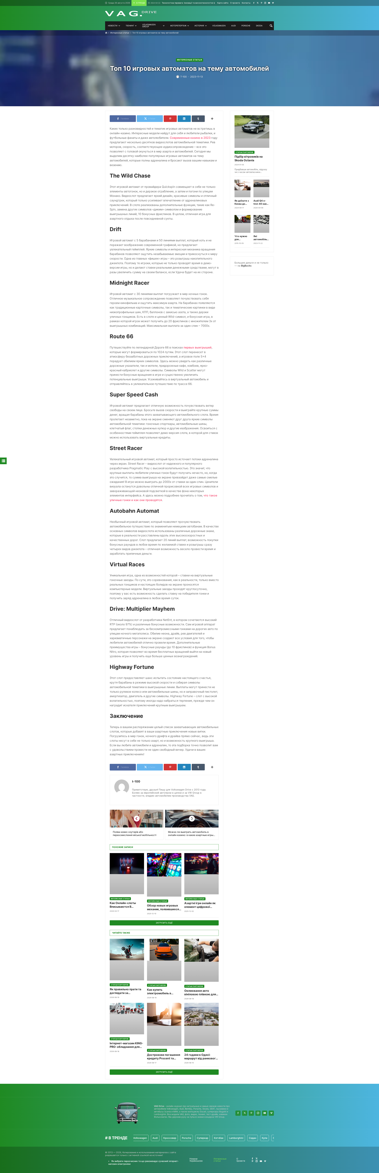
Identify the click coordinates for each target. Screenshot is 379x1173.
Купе (238, 1137)
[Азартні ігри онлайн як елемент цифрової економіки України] (201, 873)
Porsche (160, 1137)
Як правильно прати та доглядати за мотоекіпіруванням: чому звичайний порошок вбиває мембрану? (125, 991)
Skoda (250, 1137)
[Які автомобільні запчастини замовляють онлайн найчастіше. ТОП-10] (261, 224)
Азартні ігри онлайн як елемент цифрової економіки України (200, 905)
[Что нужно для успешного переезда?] (242, 224)
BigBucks (246, 265)
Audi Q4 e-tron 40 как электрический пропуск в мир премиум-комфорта (261, 202)
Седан (226, 1137)
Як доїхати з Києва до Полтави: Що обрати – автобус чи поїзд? (242, 202)
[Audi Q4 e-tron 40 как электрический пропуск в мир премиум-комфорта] (261, 188)
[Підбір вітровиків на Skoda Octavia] (252, 131)
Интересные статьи (119, 33)
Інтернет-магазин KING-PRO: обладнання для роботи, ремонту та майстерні (126, 1045)
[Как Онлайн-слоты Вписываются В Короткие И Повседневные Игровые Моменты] (127, 873)
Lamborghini (210, 1137)
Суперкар (176, 1137)
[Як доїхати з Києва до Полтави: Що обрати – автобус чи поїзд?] (242, 188)
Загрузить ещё (164, 923)
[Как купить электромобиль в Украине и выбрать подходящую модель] (164, 960)
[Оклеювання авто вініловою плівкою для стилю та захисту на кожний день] (201, 960)
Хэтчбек (193, 1137)
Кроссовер (144, 1137)
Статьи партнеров (120, 985)
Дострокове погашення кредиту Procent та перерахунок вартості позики (163, 1056)
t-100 (136, 781)
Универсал (266, 1137)
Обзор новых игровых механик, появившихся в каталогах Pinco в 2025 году (164, 907)
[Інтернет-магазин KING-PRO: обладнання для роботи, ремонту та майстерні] (127, 1018)
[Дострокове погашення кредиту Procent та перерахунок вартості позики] (164, 1024)
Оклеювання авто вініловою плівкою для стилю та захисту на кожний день (200, 992)
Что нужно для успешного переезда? (241, 238)
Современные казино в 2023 (190, 138)
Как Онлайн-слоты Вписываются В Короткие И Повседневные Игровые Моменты (127, 905)
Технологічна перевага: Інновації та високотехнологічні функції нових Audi (191, 3)
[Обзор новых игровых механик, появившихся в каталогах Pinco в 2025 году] (164, 875)
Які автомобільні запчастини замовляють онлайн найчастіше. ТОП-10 (261, 238)
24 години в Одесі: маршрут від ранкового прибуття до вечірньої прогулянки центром (200, 1056)
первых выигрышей (198, 347)
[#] (254, 3)
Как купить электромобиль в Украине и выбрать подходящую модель (162, 991)
